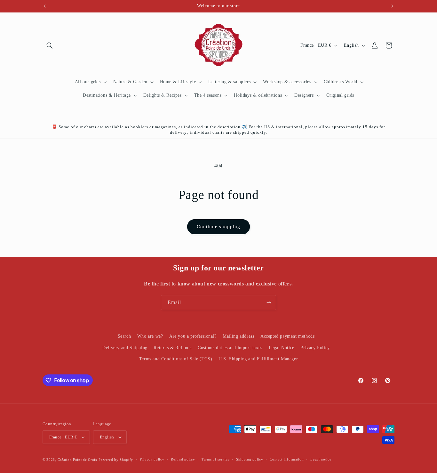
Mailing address (238, 336)
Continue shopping (218, 226)
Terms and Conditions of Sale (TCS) (175, 358)
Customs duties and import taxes (230, 347)
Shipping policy (249, 459)
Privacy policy (152, 459)
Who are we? (150, 336)
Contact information (287, 459)
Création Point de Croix (78, 459)
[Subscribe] (269, 302)
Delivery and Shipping (124, 347)
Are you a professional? (193, 336)
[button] (50, 45)
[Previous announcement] (45, 6)
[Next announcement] (392, 6)
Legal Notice (281, 347)
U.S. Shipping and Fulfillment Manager (258, 358)
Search (124, 336)
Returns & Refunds (172, 347)
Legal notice (320, 459)
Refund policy (183, 459)
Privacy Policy (315, 347)
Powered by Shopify (116, 459)
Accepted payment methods (287, 336)
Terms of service (215, 459)
